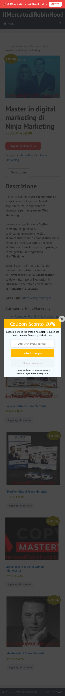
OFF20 (55, 4)
